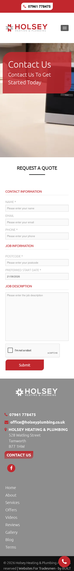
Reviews (12, 524)
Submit (24, 365)
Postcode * (14, 256)
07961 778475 (39, 6)
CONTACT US (19, 454)
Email (9, 216)
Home (10, 487)
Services (12, 502)
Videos (11, 517)
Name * (10, 202)
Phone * (11, 230)
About (11, 495)
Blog (9, 539)
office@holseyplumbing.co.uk (37, 422)
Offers (11, 509)
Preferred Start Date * (23, 270)
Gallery (11, 532)
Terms (10, 547)
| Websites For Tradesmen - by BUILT (44, 568)
